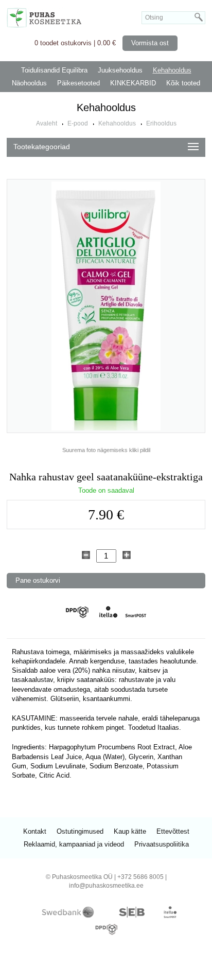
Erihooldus (161, 123)
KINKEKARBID (133, 83)
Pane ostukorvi (37, 580)
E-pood (77, 123)
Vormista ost (150, 43)
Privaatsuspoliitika (161, 844)
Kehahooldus (172, 70)
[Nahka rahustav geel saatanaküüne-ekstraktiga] (106, 306)
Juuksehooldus (120, 70)
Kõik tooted (183, 83)
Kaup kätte (130, 831)
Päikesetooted (78, 83)
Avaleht (46, 123)
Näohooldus (29, 83)
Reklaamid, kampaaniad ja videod (74, 844)
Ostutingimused (80, 831)
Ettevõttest (172, 831)
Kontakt (34, 831)
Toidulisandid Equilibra (54, 70)
